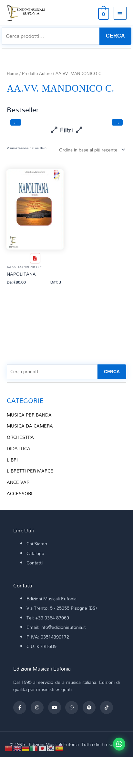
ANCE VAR (18, 482)
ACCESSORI (19, 493)
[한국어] (51, 747)
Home (12, 74)
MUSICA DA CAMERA (30, 425)
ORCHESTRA (20, 437)
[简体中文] (9, 747)
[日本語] (42, 747)
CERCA (115, 36)
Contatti (34, 562)
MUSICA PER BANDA (29, 414)
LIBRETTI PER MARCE (30, 470)
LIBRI (12, 459)
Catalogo (35, 553)
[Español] (59, 747)
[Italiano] (34, 747)
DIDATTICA (18, 448)
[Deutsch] (26, 747)
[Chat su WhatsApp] (119, 744)
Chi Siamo (36, 543)
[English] (17, 747)
